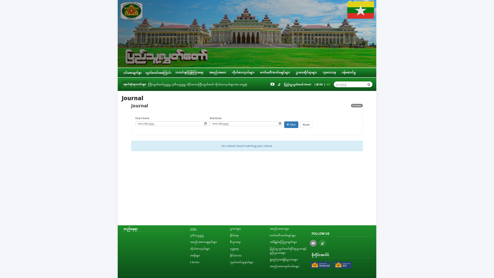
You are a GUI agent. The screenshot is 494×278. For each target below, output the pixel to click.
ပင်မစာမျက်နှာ (133, 73)
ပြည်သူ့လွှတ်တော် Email (297, 84)
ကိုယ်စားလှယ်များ (200, 248)
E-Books (195, 262)
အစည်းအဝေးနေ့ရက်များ (203, 242)
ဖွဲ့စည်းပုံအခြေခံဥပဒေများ (284, 259)
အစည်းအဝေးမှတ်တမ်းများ (284, 266)
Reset (306, 124)
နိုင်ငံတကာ (236, 255)
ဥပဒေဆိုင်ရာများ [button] (306, 72)
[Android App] (320, 265)
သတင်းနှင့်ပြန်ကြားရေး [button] (189, 72)
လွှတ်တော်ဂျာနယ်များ (242, 262)
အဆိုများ (195, 255)
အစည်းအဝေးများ (279, 228)
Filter (292, 124)
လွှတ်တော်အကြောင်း (158, 73)
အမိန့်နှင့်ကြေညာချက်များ (283, 242)
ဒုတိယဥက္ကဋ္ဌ (197, 235)
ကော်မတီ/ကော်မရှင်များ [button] (275, 72)
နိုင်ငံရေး (234, 235)
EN (321, 84)
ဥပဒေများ (235, 228)
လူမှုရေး (234, 248)
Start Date (142, 118)
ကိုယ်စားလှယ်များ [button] (243, 72)
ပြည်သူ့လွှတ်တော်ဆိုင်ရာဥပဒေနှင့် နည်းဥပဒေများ (288, 250)
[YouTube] (272, 84)
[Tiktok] (279, 84)
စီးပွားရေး (235, 242)
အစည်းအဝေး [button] (217, 72)
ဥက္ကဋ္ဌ (193, 228)
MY (328, 84)
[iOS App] (343, 265)
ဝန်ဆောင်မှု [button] (349, 72)
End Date (216, 118)
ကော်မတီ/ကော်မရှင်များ (283, 235)
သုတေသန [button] (329, 72)
